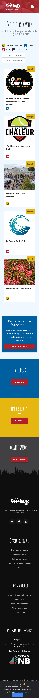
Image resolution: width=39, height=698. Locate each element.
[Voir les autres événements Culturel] (7, 108)
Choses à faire (19, 459)
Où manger (19, 421)
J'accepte (17, 695)
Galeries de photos (19, 559)
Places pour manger (19, 604)
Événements (19, 599)
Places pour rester (19, 608)
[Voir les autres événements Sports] (7, 156)
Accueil (19, 567)
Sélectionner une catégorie (14, 55)
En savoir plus (21, 692)
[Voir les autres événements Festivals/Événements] (7, 203)
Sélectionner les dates (13, 61)
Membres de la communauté (19, 563)
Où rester (19, 382)
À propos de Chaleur (19, 550)
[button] (12, 45)
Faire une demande (19, 346)
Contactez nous (19, 555)
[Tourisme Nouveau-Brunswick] (19, 658)
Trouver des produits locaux (19, 595)
